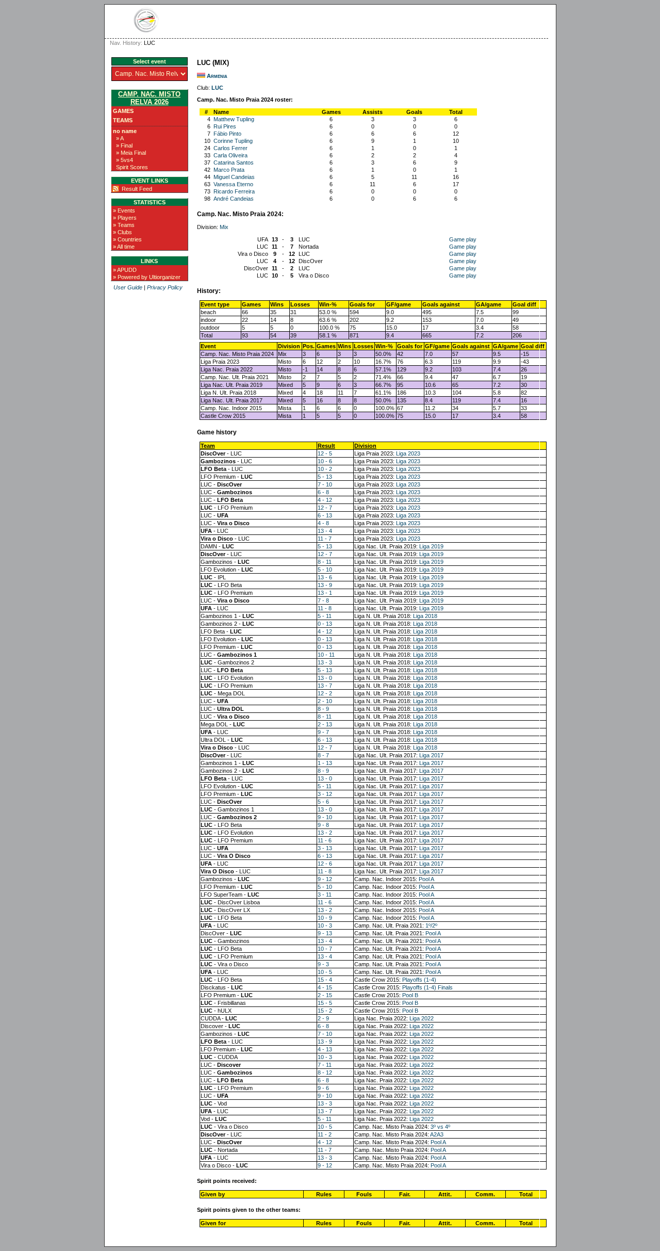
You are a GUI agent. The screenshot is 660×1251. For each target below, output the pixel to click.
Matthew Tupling (233, 119)
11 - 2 (325, 1134)
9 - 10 (325, 817)
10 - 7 (325, 949)
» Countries (127, 239)
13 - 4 (325, 531)
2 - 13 (325, 724)
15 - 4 (325, 980)
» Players (125, 218)
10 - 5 (325, 972)
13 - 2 (325, 833)
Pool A (426, 879)
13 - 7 (325, 686)
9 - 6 (323, 1088)
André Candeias (233, 199)
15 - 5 (325, 1003)
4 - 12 (325, 500)
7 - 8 (323, 600)
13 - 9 (325, 585)
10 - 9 (325, 918)
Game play (462, 239)
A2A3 (436, 1134)
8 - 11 (325, 562)
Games (123, 111)
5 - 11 (325, 616)
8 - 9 (323, 709)
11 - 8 (325, 608)
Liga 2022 (421, 1018)
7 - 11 (325, 1065)
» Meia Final (131, 153)
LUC (217, 88)
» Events (124, 210)
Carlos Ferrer (230, 148)
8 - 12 (325, 1072)
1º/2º (431, 925)
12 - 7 (325, 508)
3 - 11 (325, 894)
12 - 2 (325, 693)
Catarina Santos (233, 162)
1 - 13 (325, 763)
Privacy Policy (165, 287)
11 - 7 (325, 538)
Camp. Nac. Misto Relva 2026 (149, 98)
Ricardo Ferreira (234, 191)
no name (125, 131)
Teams (123, 120)
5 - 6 (323, 802)
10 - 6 (325, 461)
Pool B (410, 995)
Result (326, 446)
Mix (224, 227)
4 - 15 (325, 987)
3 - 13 (325, 848)
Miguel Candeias (234, 177)
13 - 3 (325, 662)
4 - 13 (325, 1049)
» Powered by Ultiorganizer (146, 277)
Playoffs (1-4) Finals (427, 987)
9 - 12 (325, 879)
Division (365, 446)
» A (120, 138)
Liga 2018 (425, 616)
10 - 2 (325, 469)
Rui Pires (224, 126)
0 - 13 (325, 624)
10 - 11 (326, 655)
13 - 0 (325, 678)
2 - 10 (325, 701)
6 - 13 (325, 515)
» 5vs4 (124, 160)
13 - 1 (325, 593)
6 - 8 (323, 492)
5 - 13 (325, 477)
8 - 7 (323, 755)
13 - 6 (325, 577)
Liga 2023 (408, 453)
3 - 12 (325, 794)
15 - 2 (325, 1011)
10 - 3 (325, 925)
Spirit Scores (132, 167)
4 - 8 (323, 523)
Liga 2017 (431, 755)
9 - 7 (323, 732)
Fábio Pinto (227, 134)
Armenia (217, 76)
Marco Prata (228, 170)
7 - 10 (325, 484)
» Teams (124, 225)
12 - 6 (325, 863)
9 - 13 (325, 933)
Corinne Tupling (233, 141)
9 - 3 (323, 964)
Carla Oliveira (230, 155)
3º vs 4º (440, 1127)
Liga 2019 (431, 546)
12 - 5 (325, 453)
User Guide (127, 287)
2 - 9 (323, 1018)
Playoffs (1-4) (419, 980)
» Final (124, 145)
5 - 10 (325, 569)
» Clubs (122, 232)
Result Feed (137, 189)
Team (208, 446)
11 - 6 (325, 840)
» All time (124, 246)
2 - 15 (325, 995)
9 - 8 (323, 825)
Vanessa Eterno (233, 184)
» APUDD (125, 270)
